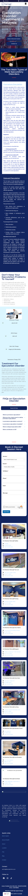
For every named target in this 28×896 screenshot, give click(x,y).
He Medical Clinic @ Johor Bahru (12, 627)
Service (5, 456)
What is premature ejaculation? (11, 414)
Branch (5, 463)
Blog (3, 856)
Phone (5, 478)
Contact (4, 860)
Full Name (6, 471)
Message (5, 493)
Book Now (6, 511)
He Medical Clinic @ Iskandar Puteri (13, 728)
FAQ (3, 852)
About (3, 844)
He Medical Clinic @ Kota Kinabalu (12, 757)
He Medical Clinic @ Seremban (11, 778)
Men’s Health (9, 8)
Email (4, 485)
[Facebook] (3, 878)
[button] (25, 3)
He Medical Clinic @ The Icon (11, 569)
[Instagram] (7, 878)
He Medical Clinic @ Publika (10, 541)
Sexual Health (5, 840)
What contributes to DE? (10, 429)
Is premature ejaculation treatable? (13, 424)
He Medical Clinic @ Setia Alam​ (11, 678)
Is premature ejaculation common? (12, 421)
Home (3, 8)
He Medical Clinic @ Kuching (10, 707)
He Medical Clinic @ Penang (10, 598)
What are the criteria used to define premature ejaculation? (13, 418)
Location (4, 848)
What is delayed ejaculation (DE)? (12, 426)
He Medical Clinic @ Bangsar (11, 649)
